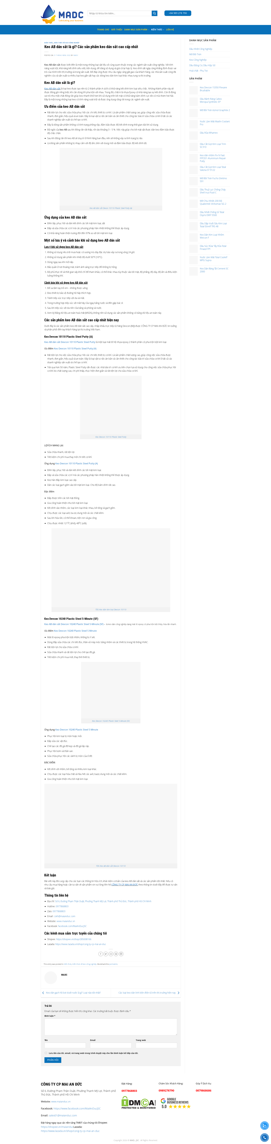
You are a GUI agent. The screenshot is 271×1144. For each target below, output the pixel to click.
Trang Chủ (103, 29)
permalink (113, 964)
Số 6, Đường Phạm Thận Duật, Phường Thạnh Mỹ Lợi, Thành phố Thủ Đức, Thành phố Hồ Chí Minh (103, 901)
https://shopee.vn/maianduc (57, 1126)
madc (76, 55)
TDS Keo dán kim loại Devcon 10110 (110, 609)
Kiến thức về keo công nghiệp (66, 43)
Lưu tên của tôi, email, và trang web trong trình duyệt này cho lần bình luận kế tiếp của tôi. (93, 1053)
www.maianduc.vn (65, 921)
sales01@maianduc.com (63, 1115)
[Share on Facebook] (100, 954)
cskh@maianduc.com (64, 916)
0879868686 (203, 1090)
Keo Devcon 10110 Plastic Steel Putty (110, 437)
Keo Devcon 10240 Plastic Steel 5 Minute (75, 630)
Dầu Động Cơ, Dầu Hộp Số (202, 65)
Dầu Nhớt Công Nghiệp (200, 48)
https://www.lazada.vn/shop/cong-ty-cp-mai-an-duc (80, 944)
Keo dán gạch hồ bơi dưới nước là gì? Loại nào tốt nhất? (73, 992)
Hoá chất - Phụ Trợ (198, 70)
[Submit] (154, 13)
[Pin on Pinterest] (116, 954)
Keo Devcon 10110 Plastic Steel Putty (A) (75, 348)
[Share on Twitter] (105, 954)
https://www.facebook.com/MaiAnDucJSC (77, 1108)
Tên (46, 1040)
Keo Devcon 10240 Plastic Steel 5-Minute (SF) (111, 721)
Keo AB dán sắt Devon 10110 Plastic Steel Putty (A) (111, 208)
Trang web (141, 1040)
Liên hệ (170, 29)
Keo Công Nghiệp (198, 59)
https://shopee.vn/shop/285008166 (73, 939)
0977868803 (62, 906)
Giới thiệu (116, 29)
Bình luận (49, 1016)
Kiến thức (156, 29)
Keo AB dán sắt (52, 88)
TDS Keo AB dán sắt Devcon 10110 (111, 866)
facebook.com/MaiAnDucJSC (72, 926)
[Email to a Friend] (111, 954)
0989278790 (166, 1090)
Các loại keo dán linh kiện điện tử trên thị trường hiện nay (147, 992)
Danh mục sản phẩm (135, 29)
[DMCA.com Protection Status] (139, 1102)
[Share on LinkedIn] (121, 954)
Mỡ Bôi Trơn (195, 54)
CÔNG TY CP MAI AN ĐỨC (124, 884)
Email (92, 1040)
